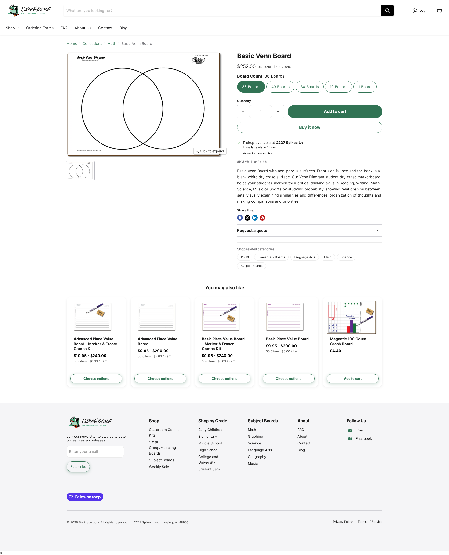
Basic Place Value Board (287, 339)
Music (253, 463)
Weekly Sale (159, 467)
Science (346, 257)
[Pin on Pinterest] (262, 218)
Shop (10, 27)
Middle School (210, 443)
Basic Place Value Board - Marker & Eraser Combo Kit (223, 344)
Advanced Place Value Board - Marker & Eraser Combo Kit (95, 344)
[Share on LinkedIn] (255, 218)
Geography (257, 457)
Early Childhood (211, 429)
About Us (83, 27)
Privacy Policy (343, 521)
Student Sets (209, 469)
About (302, 436)
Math (111, 43)
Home (72, 43)
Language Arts (304, 257)
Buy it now (309, 127)
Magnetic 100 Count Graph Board (348, 341)
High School (208, 450)
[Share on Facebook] (240, 218)
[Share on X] (247, 218)
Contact (105, 27)
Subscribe (78, 467)
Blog (123, 27)
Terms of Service (370, 521)
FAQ (64, 27)
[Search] (387, 10)
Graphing (255, 436)
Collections (92, 43)
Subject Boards (252, 266)
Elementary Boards (271, 257)
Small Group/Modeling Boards (162, 447)
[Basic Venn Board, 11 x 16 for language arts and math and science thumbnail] (80, 170)
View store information (258, 153)
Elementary (207, 436)
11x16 (245, 257)
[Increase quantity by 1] (278, 111)
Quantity (244, 101)
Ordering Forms (40, 27)
